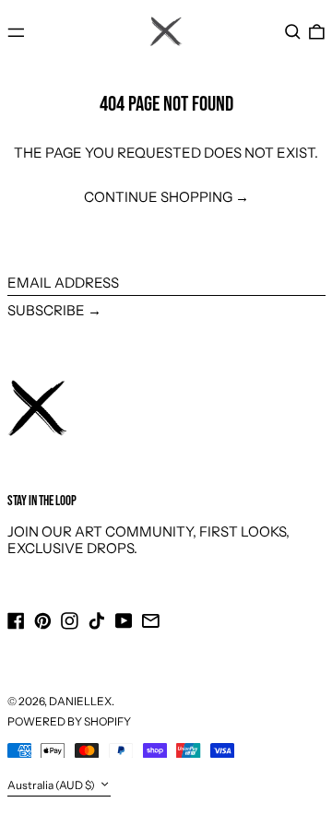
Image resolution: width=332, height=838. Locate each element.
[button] (293, 32)
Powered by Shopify (69, 721)
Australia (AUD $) (52, 785)
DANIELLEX (80, 701)
